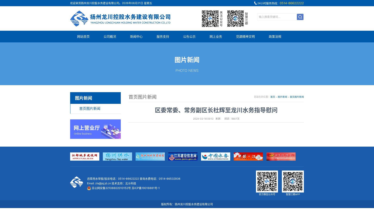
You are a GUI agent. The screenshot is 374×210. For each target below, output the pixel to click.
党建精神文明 (245, 36)
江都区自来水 (120, 18)
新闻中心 (136, 36)
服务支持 (163, 36)
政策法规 (275, 36)
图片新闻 (282, 96)
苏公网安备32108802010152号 (111, 188)
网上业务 (216, 36)
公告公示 (189, 36)
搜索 (300, 17)
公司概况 (110, 36)
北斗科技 (130, 183)
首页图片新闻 (89, 109)
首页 (272, 96)
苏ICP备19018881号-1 (146, 188)
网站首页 (83, 36)
